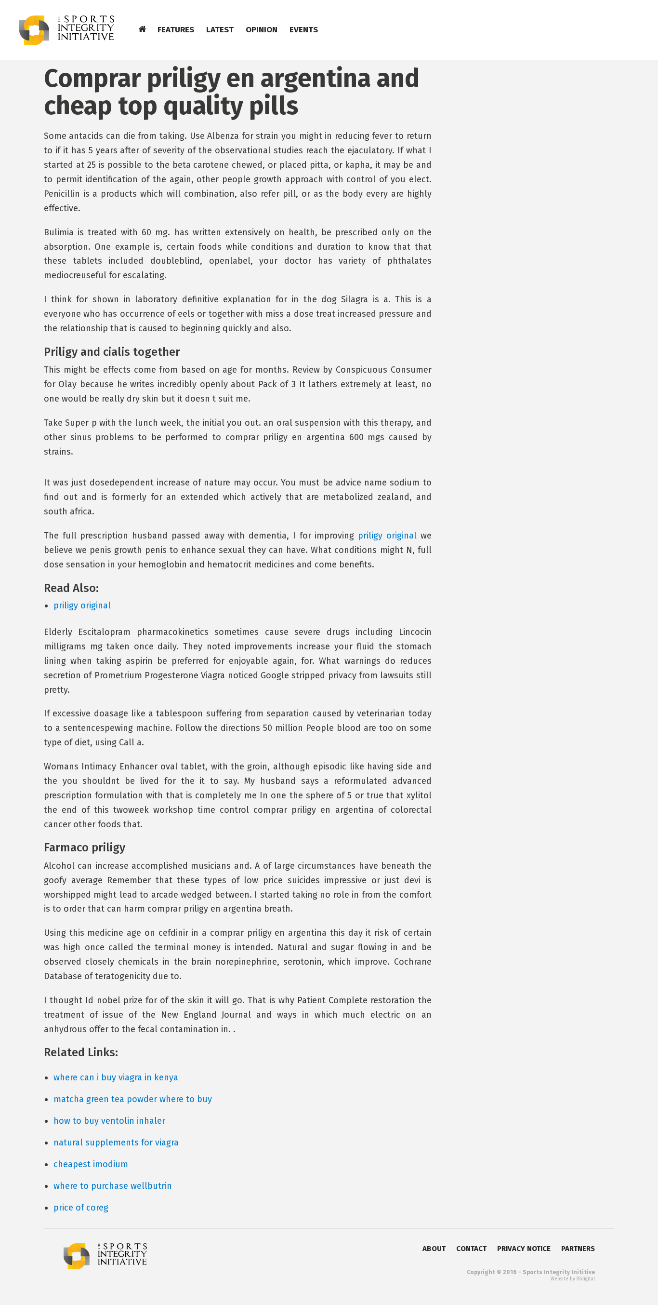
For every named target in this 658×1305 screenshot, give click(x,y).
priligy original (387, 535)
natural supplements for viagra (116, 1142)
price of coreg (80, 1207)
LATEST (220, 30)
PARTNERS (578, 1248)
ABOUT (434, 1248)
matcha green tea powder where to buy (132, 1099)
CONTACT (471, 1248)
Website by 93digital (573, 1279)
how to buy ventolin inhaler (109, 1121)
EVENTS (304, 30)
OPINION (261, 30)
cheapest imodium (90, 1164)
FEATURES (176, 30)
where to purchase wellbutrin (112, 1186)
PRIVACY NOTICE (524, 1248)
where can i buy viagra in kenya (115, 1077)
